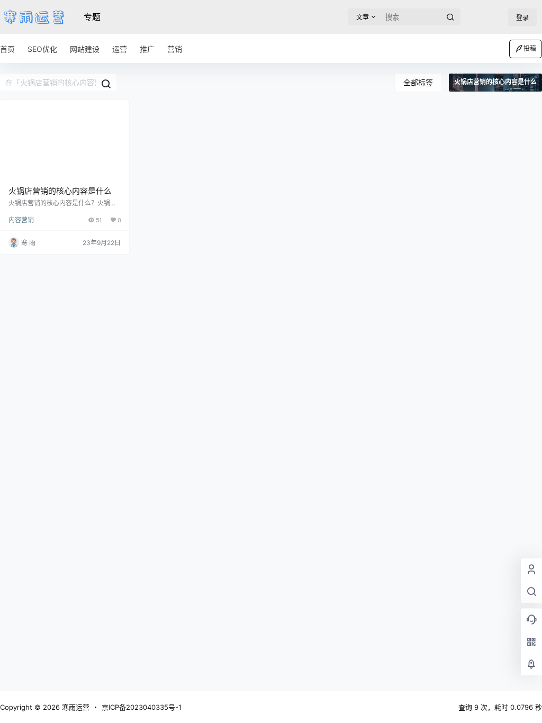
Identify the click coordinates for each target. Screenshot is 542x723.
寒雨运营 (74, 707)
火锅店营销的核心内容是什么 (60, 191)
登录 (522, 18)
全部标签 (418, 82)
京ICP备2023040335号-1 (142, 707)
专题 (92, 17)
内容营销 (21, 220)
